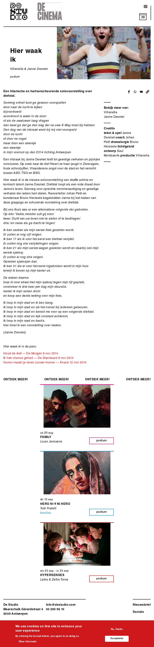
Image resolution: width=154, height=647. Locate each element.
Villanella (110, 112)
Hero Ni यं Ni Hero (55, 504)
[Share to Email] (141, 91)
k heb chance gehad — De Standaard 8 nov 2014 (38, 358)
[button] (147, 91)
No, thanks (117, 629)
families (45, 513)
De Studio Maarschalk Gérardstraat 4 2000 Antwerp (23, 610)
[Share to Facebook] (129, 91)
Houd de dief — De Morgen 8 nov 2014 (30, 353)
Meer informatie (27, 642)
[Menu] (143, 7)
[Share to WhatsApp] (135, 91)
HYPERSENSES (52, 575)
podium (15, 76)
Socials (138, 612)
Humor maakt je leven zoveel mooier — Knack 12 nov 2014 (45, 362)
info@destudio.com (60, 605)
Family (45, 437)
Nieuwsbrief (142, 605)
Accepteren (116, 638)
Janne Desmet (114, 117)
